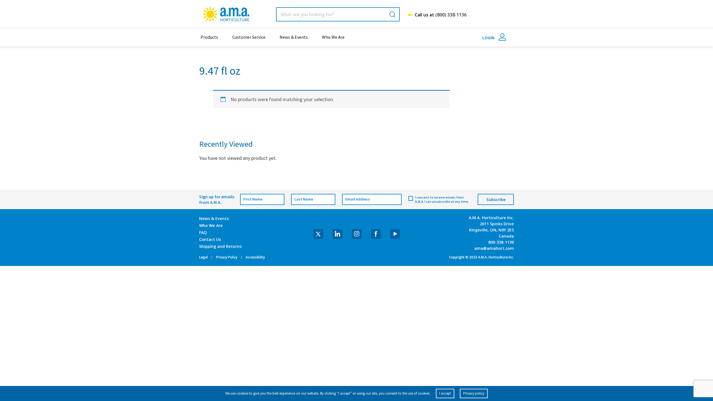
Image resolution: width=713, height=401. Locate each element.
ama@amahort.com (494, 248)
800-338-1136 (501, 242)
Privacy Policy (226, 257)
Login (488, 37)
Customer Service (248, 37)
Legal (203, 257)
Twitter (318, 234)
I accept (445, 393)
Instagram (357, 234)
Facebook (376, 234)
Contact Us (210, 239)
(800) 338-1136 (451, 15)
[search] (392, 14)
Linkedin (337, 234)
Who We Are (333, 37)
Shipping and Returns (220, 246)
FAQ (203, 232)
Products (209, 37)
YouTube (395, 234)
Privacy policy (473, 393)
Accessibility (255, 257)
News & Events (294, 37)
